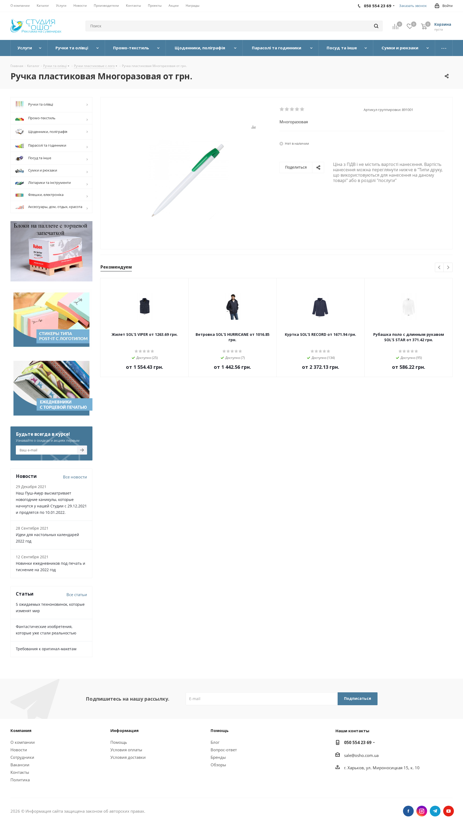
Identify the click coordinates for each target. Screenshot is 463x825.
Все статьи (76, 594)
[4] (297, 109)
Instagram (421, 811)
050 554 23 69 (357, 742)
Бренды (218, 757)
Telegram (435, 811)
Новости (18, 749)
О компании (22, 742)
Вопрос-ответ (224, 749)
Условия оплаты (126, 749)
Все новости (75, 477)
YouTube (448, 811)
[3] (292, 109)
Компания (20, 730)
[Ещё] (444, 48)
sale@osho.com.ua (361, 755)
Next (448, 267)
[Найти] (376, 26)
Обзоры (218, 764)
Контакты (19, 772)
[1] (282, 109)
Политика (20, 779)
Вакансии (19, 764)
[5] (302, 109)
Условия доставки (128, 757)
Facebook (408, 811)
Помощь (118, 742)
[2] (287, 109)
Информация (124, 730)
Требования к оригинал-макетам (46, 648)
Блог (215, 742)
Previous (439, 267)
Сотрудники (22, 757)
